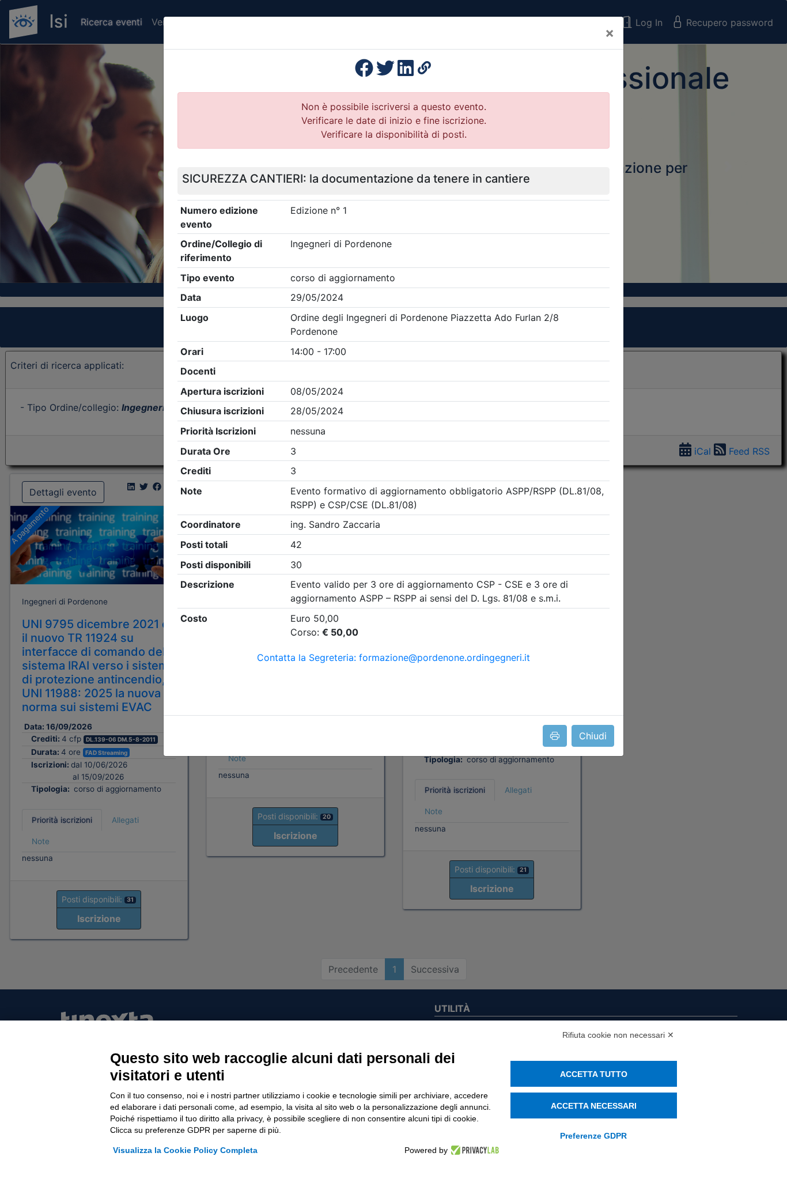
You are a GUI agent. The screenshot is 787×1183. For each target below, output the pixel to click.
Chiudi (593, 736)
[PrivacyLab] (473, 1150)
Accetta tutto (593, 1074)
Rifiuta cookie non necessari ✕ (618, 1035)
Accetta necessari (594, 1105)
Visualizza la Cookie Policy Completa (185, 1150)
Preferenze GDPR (593, 1135)
